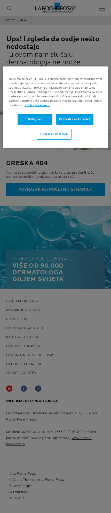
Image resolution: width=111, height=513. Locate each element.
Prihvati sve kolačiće (75, 119)
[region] (55, 107)
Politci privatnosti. (37, 105)
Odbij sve (35, 119)
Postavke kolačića (54, 134)
